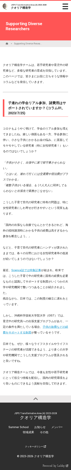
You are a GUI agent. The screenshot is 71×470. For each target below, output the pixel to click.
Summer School (19, 427)
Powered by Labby (54, 466)
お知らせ (40, 427)
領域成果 (28, 432)
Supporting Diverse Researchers (28, 43)
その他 (44, 432)
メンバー (57, 427)
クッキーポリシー (34, 446)
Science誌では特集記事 (26, 270)
